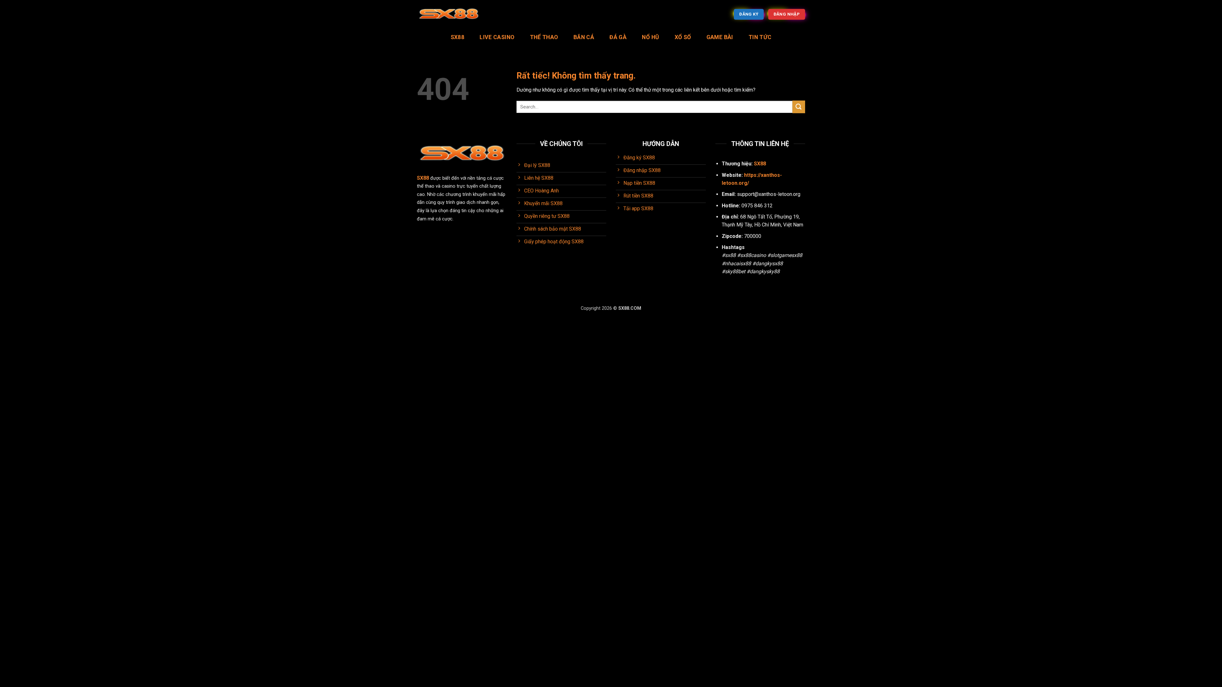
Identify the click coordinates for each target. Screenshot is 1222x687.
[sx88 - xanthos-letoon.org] (449, 14)
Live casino (497, 37)
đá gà (618, 37)
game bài (719, 37)
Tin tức (759, 37)
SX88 (457, 37)
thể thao (544, 37)
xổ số (683, 37)
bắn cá (583, 37)
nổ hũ (650, 37)
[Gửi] (798, 107)
